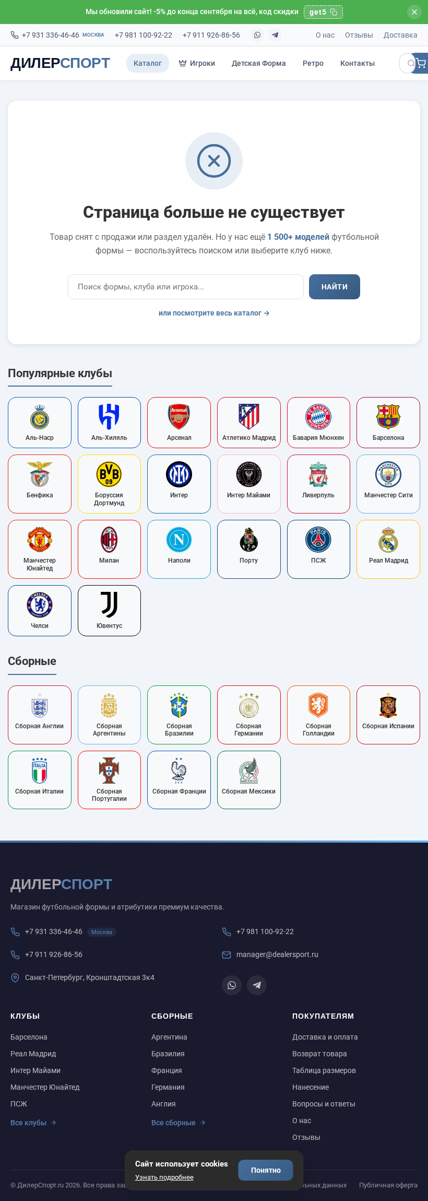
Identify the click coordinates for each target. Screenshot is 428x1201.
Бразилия (168, 1054)
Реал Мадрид (33, 1054)
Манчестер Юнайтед (44, 1087)
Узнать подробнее (164, 1177)
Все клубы (28, 1122)
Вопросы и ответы (323, 1104)
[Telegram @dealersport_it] (275, 35)
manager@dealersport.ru (277, 954)
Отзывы (359, 35)
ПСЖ (18, 1104)
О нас (325, 35)
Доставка (401, 35)
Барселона (28, 1037)
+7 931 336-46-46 (63, 35)
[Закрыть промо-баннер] (414, 12)
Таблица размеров (324, 1070)
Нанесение (310, 1087)
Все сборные (173, 1122)
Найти (335, 287)
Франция (166, 1070)
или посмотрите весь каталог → (214, 313)
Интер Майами (35, 1070)
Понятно (266, 1170)
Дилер (60, 63)
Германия (168, 1087)
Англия (163, 1104)
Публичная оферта (388, 1185)
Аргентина (169, 1037)
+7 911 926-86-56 (211, 35)
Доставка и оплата (325, 1037)
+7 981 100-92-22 (143, 35)
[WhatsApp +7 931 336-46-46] (257, 35)
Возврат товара (319, 1054)
